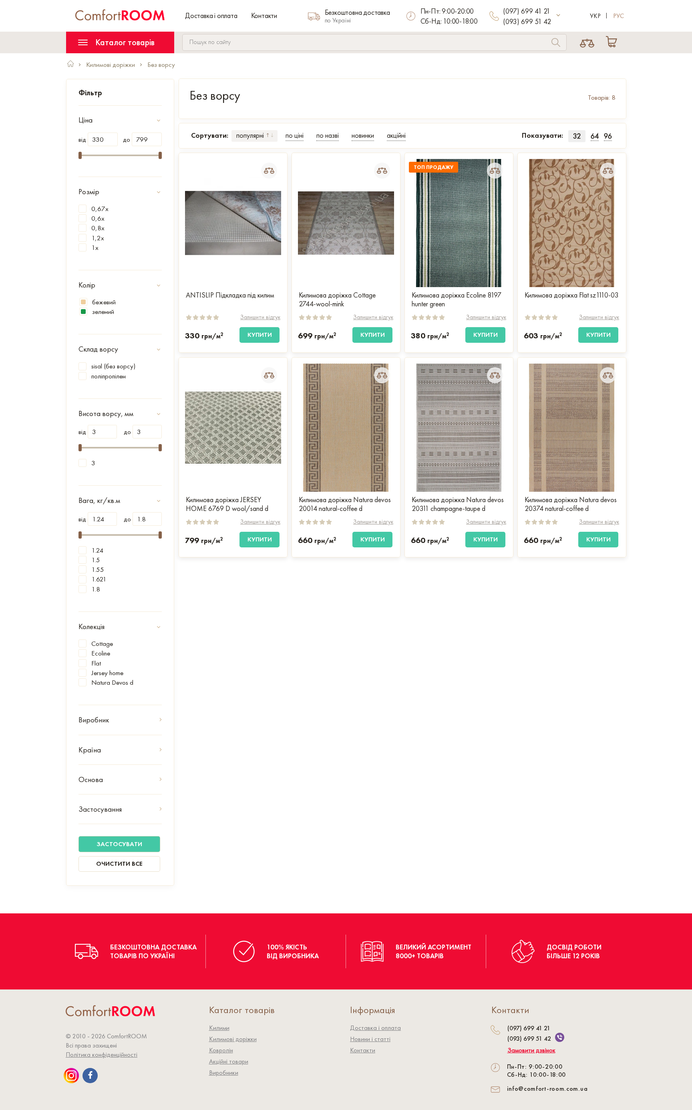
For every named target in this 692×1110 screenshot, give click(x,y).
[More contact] (558, 15)
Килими (219, 1028)
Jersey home (107, 672)
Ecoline (100, 653)
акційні (396, 135)
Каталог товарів (124, 42)
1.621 (99, 579)
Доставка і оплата (211, 15)
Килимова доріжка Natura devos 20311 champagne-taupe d (458, 504)
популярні (250, 135)
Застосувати (119, 844)
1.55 (97, 569)
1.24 (97, 550)
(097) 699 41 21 (526, 11)
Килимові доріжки (233, 1039)
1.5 (95, 559)
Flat (96, 663)
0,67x (100, 208)
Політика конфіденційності (101, 1054)
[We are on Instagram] (71, 1075)
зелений (103, 312)
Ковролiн (221, 1050)
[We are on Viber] (559, 1037)
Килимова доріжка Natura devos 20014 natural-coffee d (345, 504)
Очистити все (119, 863)
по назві (327, 135)
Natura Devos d (112, 682)
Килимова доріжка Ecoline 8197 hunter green (456, 299)
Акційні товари (228, 1061)
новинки (363, 135)
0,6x (98, 218)
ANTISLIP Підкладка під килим (230, 295)
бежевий (104, 302)
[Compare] (587, 42)
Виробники (223, 1072)
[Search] (555, 43)
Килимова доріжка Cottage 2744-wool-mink (337, 299)
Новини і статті (370, 1039)
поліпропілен (108, 376)
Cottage (102, 643)
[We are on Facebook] (90, 1075)
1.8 (95, 589)
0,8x (98, 227)
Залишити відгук (260, 317)
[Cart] (613, 42)
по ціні (295, 135)
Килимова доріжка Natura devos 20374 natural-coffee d (571, 504)
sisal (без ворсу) (113, 366)
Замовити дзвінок (531, 1050)
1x (95, 247)
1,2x (97, 237)
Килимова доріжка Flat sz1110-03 (572, 295)
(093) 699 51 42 (527, 21)
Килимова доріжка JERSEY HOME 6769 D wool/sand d (227, 504)
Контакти (264, 15)
